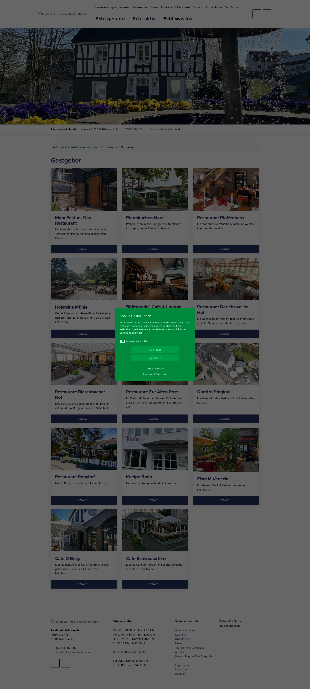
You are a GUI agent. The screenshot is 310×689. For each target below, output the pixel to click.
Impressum (148, 374)
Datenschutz (161, 374)
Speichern (155, 358)
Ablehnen (155, 349)
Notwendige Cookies (137, 341)
